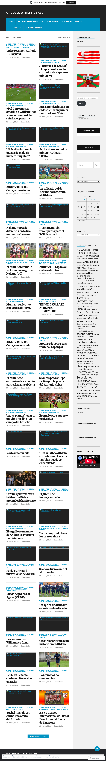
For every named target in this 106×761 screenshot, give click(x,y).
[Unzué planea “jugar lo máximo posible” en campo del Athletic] (21, 400)
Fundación (83, 312)
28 (85, 218)
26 (78, 218)
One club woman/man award (88, 357)
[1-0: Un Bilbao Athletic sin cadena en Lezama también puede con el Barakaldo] (54, 437)
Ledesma (86, 336)
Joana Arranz (86, 326)
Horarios (88, 318)
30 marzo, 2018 (12, 349)
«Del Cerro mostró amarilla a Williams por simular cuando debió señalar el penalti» (21, 113)
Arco (87, 270)
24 (95, 214)
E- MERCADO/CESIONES (48, 301)
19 (78, 214)
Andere (80, 265)
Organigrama (83, 361)
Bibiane (80, 276)
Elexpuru (90, 295)
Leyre (79, 339)
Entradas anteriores (38, 736)
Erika (90, 300)
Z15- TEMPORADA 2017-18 (49, 62)
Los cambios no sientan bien (49, 677)
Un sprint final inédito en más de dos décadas (53, 606)
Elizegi (86, 298)
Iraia (95, 318)
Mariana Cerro (87, 345)
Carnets (90, 278)
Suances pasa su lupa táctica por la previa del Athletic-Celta (52, 381)
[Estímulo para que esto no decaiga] (54, 400)
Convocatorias (86, 286)
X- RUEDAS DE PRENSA (14, 589)
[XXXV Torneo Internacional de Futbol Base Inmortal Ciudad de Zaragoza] (54, 697)
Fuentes (94, 309)
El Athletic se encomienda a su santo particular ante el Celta (20, 381)
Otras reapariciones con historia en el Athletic (54, 642)
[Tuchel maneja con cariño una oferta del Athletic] (21, 697)
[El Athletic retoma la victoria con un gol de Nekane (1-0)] (21, 250)
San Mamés (85, 375)
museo (80, 350)
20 (82, 214)
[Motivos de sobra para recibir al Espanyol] (54, 326)
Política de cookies (54, 757)
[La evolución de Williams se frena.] (21, 624)
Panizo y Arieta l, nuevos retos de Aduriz (20, 572)
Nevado (88, 353)
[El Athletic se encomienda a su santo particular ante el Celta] (21, 362)
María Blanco (87, 347)
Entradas (82, 300)
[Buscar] (96, 165)
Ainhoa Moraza (90, 249)
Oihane (80, 355)
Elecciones (82, 295)
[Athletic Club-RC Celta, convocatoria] (21, 326)
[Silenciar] (94, 466)
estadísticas (81, 303)
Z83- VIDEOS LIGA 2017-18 (22, 47)
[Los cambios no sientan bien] (54, 659)
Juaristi (96, 334)
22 (88, 214)
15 (88, 210)
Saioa (96, 372)
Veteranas (94, 393)
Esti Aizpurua (90, 303)
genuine (91, 315)
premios (94, 366)
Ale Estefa (80, 256)
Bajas (91, 272)
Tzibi (88, 387)
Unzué (94, 387)
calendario (82, 278)
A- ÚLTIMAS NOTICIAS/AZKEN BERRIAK (21, 44)
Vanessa (86, 393)
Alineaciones (91, 255)
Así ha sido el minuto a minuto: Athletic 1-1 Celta (53, 153)
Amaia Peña (87, 259)
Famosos (81, 308)
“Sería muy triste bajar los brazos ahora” (53, 535)
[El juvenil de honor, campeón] (54, 478)
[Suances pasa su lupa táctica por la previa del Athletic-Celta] (54, 362)
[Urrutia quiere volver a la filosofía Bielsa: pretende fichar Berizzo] (21, 478)
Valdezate (89, 390)
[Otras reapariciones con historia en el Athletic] (54, 624)
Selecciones (84, 377)
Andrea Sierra (89, 265)
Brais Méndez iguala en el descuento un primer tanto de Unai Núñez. (54, 110)
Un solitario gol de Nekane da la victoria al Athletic (52, 192)
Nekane (81, 352)
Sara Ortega (94, 375)
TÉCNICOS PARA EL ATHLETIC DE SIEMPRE (51, 308)
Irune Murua (88, 321)
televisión (88, 383)
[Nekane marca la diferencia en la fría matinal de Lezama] (21, 210)
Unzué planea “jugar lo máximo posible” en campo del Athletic (20, 419)
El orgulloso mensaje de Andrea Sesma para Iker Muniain (20, 535)
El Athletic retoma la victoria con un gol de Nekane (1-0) (19, 270)
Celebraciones (81, 281)
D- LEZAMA (43, 490)
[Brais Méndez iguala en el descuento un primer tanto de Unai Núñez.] (54, 91)
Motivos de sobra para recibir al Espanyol (53, 345)
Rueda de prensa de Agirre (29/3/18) (18, 595)
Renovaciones (85, 372)
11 (98, 207)
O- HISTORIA (11, 566)
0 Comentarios (24, 57)
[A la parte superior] (97, 748)
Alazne (95, 253)
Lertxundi (95, 336)
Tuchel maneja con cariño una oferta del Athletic (18, 716)
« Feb (78, 221)
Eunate (83, 306)
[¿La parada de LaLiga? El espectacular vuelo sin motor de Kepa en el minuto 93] (54, 50)
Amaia (79, 259)
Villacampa (83, 395)
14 (85, 210)
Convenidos (87, 283)
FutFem (94, 312)
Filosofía (88, 309)
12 (78, 210)
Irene (79, 321)
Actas (87, 245)
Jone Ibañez (82, 331)
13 (82, 210)
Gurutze (95, 315)
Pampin (91, 361)
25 (98, 214)
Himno (79, 318)
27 (82, 218)
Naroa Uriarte (88, 350)
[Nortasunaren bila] (21, 437)
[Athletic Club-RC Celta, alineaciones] (21, 171)
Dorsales (85, 292)
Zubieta (79, 398)
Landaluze (80, 336)
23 (91, 214)
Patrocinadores (83, 363)
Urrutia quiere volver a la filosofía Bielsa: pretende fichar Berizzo (21, 497)
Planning (82, 366)
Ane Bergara (89, 268)
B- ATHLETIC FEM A (13, 46)
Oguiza (95, 353)
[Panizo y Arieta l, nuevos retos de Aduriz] (21, 553)
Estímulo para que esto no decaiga (53, 417)
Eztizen (89, 306)
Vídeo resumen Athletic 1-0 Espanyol (21, 52)
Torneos (81, 387)
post (88, 366)
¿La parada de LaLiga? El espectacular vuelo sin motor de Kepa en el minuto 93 (54, 70)
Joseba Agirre (85, 333)
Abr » (83, 221)
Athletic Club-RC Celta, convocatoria (18, 344)
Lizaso (83, 339)
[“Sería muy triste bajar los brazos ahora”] (54, 516)
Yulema (93, 396)
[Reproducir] (79, 466)
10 (95, 207)
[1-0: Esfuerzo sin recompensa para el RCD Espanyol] (54, 210)
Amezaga (80, 262)
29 (88, 218)
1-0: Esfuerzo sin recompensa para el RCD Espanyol (51, 231)
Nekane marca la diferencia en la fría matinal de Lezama (18, 231)
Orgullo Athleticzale (24, 12)
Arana (82, 270)
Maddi (86, 342)
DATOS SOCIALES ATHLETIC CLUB (30, 21)
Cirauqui (88, 281)
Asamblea (80, 273)
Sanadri (79, 374)
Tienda (96, 384)
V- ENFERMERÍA (45, 636)
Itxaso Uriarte (82, 324)
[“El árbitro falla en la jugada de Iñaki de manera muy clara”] (21, 134)
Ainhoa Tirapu (85, 252)
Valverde (97, 390)
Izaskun (90, 324)
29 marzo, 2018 (45, 466)
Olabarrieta (87, 356)
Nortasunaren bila (17, 453)
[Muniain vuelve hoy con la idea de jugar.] (21, 289)
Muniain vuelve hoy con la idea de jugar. (18, 306)
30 (91, 218)
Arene (91, 270)
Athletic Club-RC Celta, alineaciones (18, 189)
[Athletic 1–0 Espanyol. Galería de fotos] (54, 250)
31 (95, 218)
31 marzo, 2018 (12, 57)
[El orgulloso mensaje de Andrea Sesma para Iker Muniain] (21, 516)
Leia (91, 336)
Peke (92, 363)
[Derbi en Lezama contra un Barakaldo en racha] (21, 659)
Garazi (85, 315)
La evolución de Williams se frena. (17, 641)
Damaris (86, 289)
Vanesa (80, 393)
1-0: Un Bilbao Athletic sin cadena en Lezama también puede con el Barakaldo (53, 458)
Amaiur (95, 258)
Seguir (81, 103)
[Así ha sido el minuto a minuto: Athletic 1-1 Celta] (54, 134)
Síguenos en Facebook (86, 423)
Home (10, 21)
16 (91, 210)
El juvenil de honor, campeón (49, 495)
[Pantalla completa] (97, 466)
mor (93, 347)
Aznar (86, 273)
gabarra (79, 315)
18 (98, 210)
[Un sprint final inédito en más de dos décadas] (54, 589)
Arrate (95, 270)
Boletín (86, 275)
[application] (88, 461)
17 (95, 210)
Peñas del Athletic (34, 28)
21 (85, 214)
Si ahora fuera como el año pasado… (53, 571)
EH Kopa (93, 291)
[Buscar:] (88, 165)
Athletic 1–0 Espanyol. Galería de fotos (53, 268)
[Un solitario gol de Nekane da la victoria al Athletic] (54, 171)
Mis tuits (80, 41)
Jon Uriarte (90, 331)
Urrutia (81, 390)
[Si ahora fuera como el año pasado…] (54, 553)
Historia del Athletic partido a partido (64, 21)
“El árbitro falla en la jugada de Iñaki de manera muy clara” (19, 153)
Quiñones (87, 369)
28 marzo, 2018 (12, 723)
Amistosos (91, 261)
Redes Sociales (14, 28)
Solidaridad (83, 380)
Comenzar (71, 2)
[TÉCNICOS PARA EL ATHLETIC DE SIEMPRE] (54, 289)
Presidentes (80, 369)
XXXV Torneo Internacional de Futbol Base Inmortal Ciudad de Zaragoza (54, 717)
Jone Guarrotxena (90, 329)
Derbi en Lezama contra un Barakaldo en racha (19, 678)
